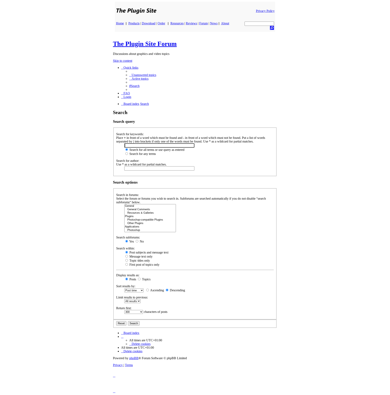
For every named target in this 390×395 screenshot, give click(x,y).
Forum (203, 23)
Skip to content (122, 60)
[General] (150, 206)
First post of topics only (144, 264)
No (141, 241)
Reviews (191, 23)
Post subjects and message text (148, 252)
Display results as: (127, 275)
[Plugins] (150, 216)
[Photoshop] (150, 230)
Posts (132, 279)
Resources (177, 23)
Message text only (141, 256)
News (214, 23)
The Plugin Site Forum (145, 43)
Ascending (157, 290)
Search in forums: (127, 195)
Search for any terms (142, 154)
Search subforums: (128, 237)
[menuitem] (142, 75)
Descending (177, 290)
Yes (131, 241)
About (225, 23)
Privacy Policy (265, 11)
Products (134, 23)
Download (148, 23)
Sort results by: (125, 286)
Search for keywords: (130, 134)
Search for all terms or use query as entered (156, 149)
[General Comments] (150, 209)
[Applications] (150, 227)
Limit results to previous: (132, 297)
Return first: (123, 308)
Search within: (125, 248)
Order (161, 23)
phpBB (134, 358)
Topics (146, 279)
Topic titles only (139, 260)
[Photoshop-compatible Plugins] (150, 220)
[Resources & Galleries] (150, 213)
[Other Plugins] (150, 223)
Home (120, 23)
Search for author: (127, 160)
